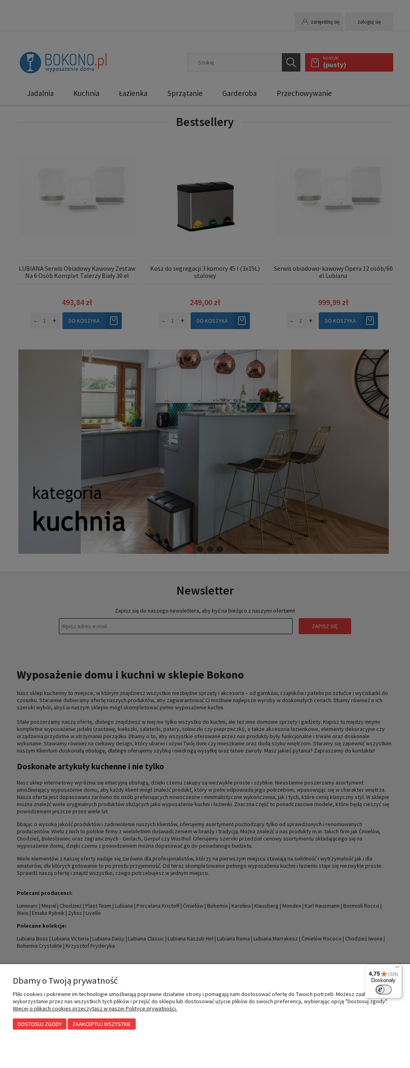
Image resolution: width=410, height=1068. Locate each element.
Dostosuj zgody (40, 1024)
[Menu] (397, 969)
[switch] (384, 989)
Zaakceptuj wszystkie (101, 1024)
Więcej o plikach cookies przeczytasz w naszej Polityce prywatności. (95, 1008)
